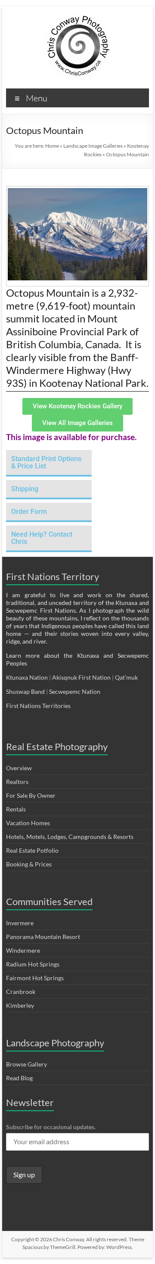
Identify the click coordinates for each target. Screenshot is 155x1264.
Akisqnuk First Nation (81, 677)
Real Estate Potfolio (32, 850)
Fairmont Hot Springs (35, 977)
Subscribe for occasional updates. (51, 1126)
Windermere (23, 950)
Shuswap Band (25, 691)
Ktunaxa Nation (27, 677)
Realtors (17, 781)
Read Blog (19, 1078)
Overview (19, 768)
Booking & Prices (29, 864)
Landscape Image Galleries (93, 146)
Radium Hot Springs (32, 964)
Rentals (16, 809)
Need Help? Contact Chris (41, 538)
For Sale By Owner (31, 795)
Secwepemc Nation (74, 691)
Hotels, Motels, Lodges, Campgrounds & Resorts (69, 836)
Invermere (20, 923)
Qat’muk (127, 677)
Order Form (29, 511)
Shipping (24, 489)
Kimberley (20, 1005)
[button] (49, 463)
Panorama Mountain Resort (43, 936)
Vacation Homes (28, 822)
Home (52, 146)
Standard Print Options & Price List (46, 462)
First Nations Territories (39, 705)
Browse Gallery (26, 1064)
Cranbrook (20, 991)
